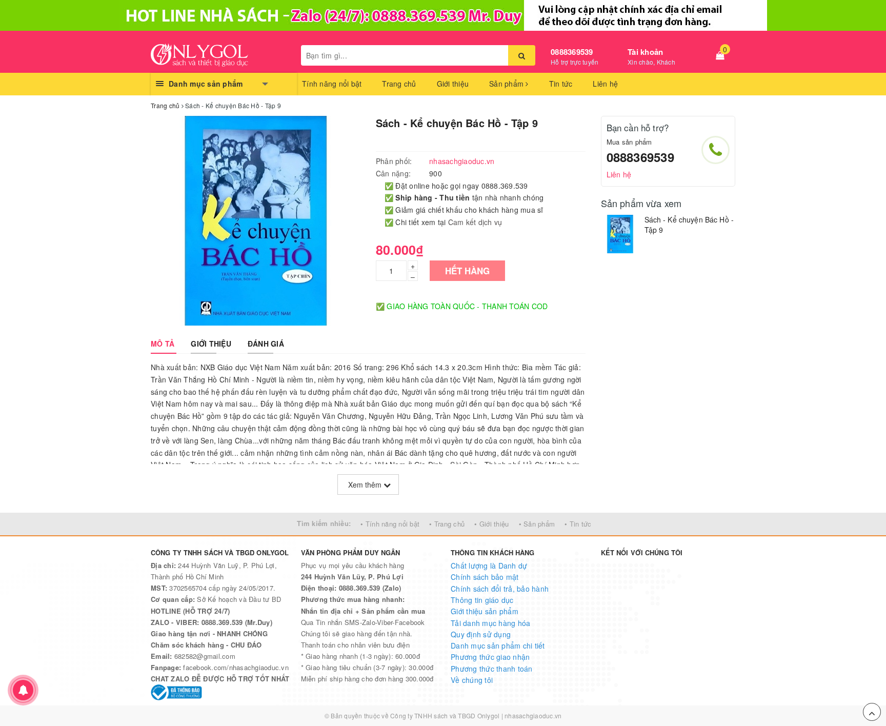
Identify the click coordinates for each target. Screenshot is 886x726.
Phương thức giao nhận (490, 657)
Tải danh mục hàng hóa (490, 623)
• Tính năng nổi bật (389, 524)
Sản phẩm (507, 83)
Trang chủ (399, 83)
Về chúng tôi (472, 680)
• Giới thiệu (491, 524)
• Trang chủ (447, 524)
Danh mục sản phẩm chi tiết (498, 645)
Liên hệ (605, 83)
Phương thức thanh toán (492, 668)
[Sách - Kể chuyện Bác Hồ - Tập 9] (620, 234)
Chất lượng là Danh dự (489, 565)
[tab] (162, 343)
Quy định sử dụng (481, 634)
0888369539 (572, 51)
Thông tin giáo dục (482, 600)
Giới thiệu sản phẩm (484, 611)
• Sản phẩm (537, 524)
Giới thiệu (453, 83)
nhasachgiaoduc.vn (533, 715)
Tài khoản (645, 51)
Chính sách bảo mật (485, 577)
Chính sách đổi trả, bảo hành (500, 588)
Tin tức (561, 83)
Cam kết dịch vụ (475, 222)
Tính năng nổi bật (331, 83)
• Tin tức (578, 524)
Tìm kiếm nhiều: (324, 523)
